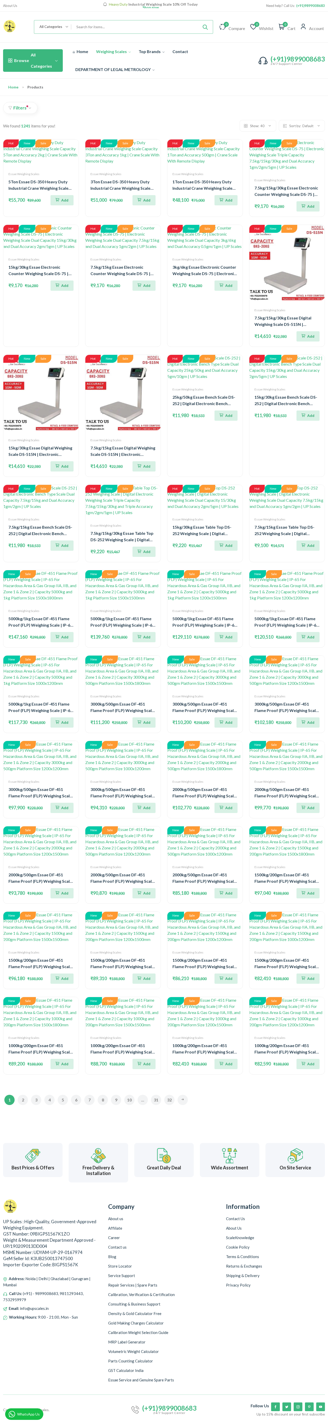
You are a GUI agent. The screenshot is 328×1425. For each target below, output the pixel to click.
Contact (180, 51)
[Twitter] (286, 1406)
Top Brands (150, 51)
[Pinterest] (309, 1406)
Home (82, 51)
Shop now (150, 7)
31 (156, 1099)
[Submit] (205, 27)
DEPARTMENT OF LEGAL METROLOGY (113, 69)
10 (129, 1099)
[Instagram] (298, 1406)
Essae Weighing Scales (23, 174)
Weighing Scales (112, 51)
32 (169, 1099)
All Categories (33, 60)
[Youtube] (320, 1406)
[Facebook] (275, 1406)
